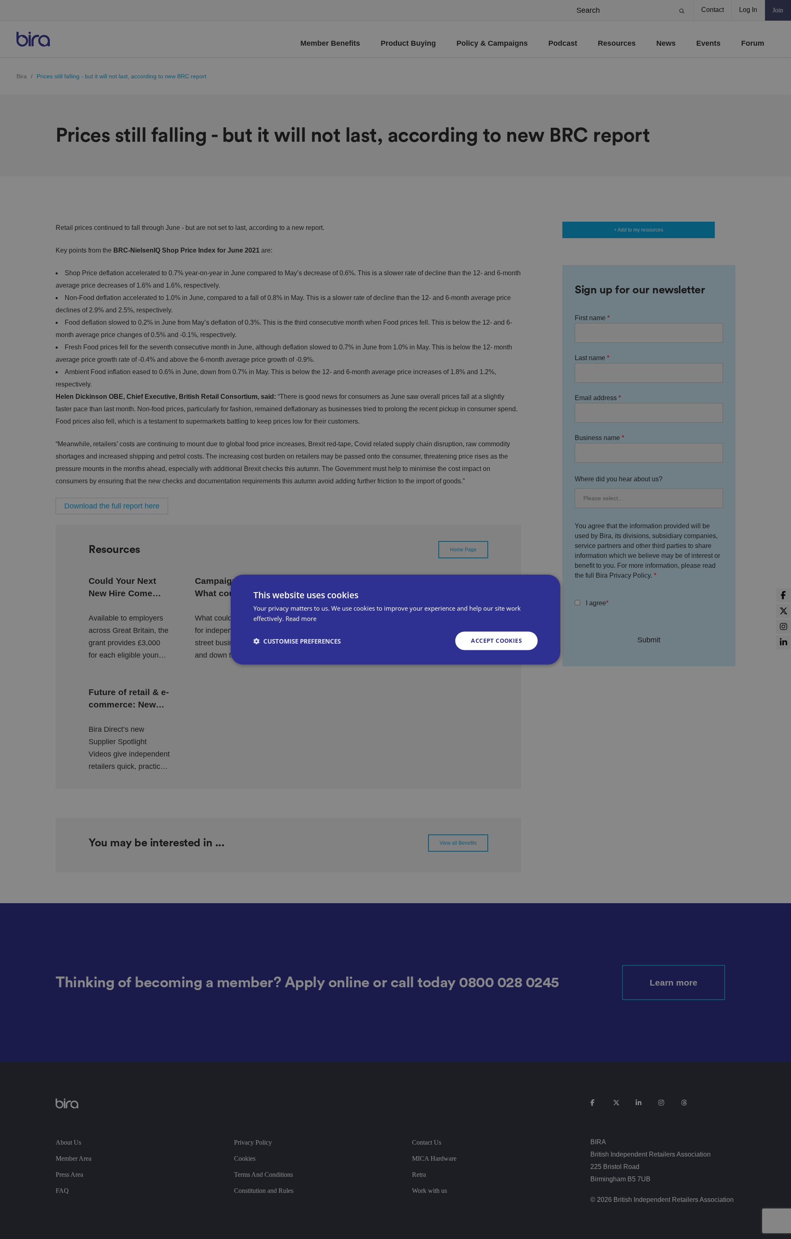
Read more (301, 618)
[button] (297, 640)
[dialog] (395, 619)
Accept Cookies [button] (496, 640)
